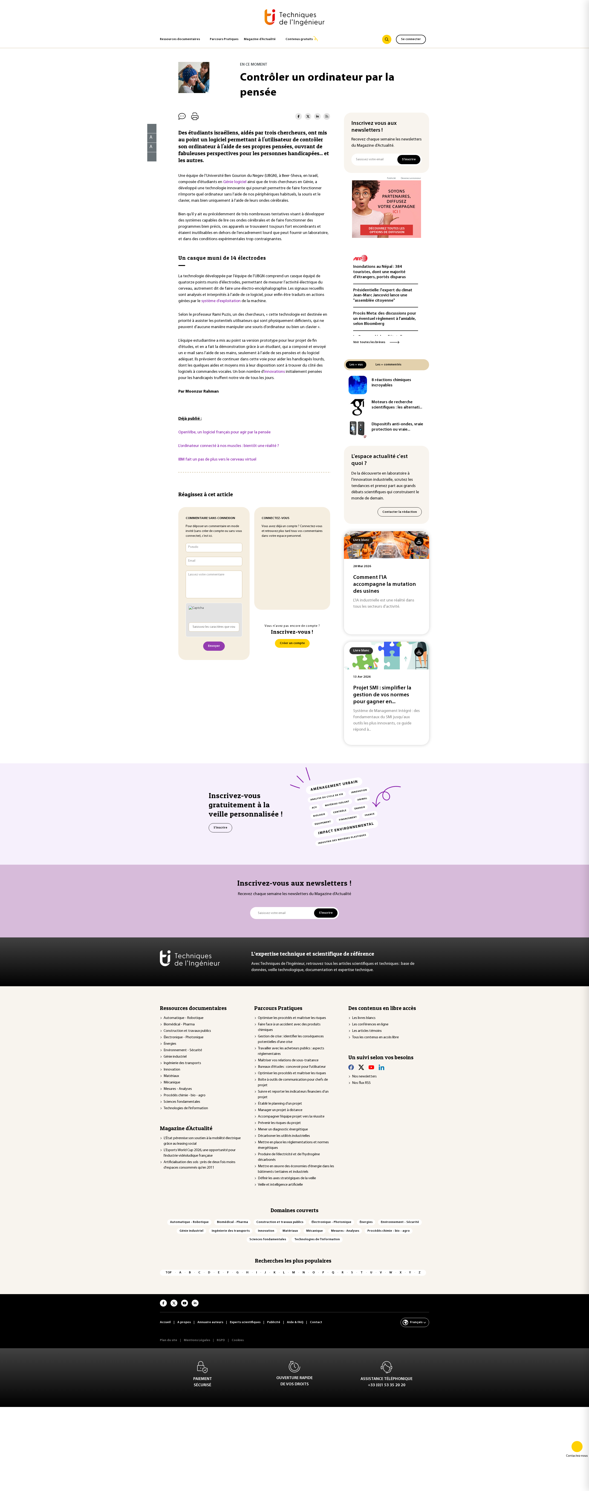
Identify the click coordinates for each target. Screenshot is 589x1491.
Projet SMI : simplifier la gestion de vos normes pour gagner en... (382, 695)
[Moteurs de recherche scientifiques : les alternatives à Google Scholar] (358, 407)
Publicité (391, 178)
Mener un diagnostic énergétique (283, 1129)
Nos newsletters (364, 1076)
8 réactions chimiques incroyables (391, 383)
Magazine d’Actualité (260, 39)
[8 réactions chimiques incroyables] (358, 385)
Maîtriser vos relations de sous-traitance (288, 1060)
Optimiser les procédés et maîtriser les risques (292, 1018)
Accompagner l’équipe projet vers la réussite (291, 1116)
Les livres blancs (363, 1018)
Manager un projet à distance (280, 1110)
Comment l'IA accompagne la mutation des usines (384, 584)
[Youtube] (371, 1067)
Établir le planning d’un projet (280, 1104)
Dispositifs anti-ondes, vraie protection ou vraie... (397, 427)
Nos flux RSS (361, 1083)
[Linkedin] (381, 1067)
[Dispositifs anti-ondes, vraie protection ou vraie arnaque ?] (358, 429)
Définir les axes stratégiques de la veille (287, 1178)
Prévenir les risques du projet (279, 1123)
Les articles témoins (367, 1031)
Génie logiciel (234, 182)
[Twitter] (361, 1067)
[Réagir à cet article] (149, 156)
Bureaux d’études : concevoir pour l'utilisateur (292, 1067)
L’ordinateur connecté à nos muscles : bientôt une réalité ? (228, 446)
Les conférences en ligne (370, 1024)
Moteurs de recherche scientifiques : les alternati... (397, 405)
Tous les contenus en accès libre (375, 1037)
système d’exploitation (221, 301)
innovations (274, 372)
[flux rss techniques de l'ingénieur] (326, 116)
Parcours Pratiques (224, 39)
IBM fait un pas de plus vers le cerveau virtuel (217, 460)
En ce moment (253, 65)
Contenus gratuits (299, 39)
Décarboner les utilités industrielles (284, 1136)
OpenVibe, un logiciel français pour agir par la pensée (224, 432)
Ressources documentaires (180, 39)
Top (168, 1272)
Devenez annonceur (411, 178)
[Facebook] (351, 1067)
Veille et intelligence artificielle (280, 1185)
